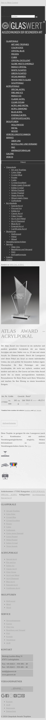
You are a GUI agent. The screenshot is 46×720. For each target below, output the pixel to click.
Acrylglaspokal (38, 495)
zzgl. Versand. (37, 410)
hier (29, 446)
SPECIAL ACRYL (17, 265)
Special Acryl (6, 498)
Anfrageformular (9, 423)
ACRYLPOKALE (37, 491)
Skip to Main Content (9, 3)
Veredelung (28, 410)
